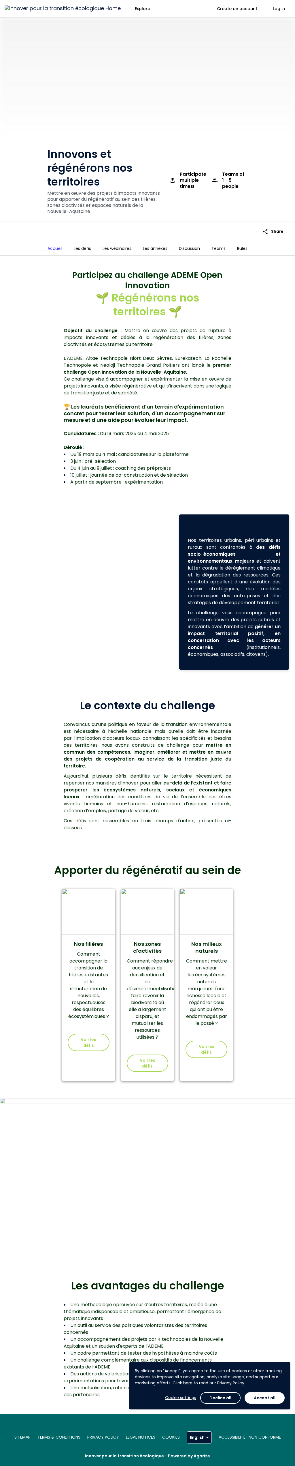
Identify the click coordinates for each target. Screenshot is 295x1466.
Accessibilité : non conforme (250, 1437)
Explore (142, 9)
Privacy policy (103, 1437)
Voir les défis (88, 1042)
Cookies (171, 1437)
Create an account (237, 9)
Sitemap (22, 1437)
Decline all (220, 1398)
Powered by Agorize (189, 1456)
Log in (279, 9)
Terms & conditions (58, 1437)
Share (272, 232)
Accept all (264, 1398)
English (197, 1437)
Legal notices (140, 1437)
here (187, 1383)
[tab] (55, 248)
